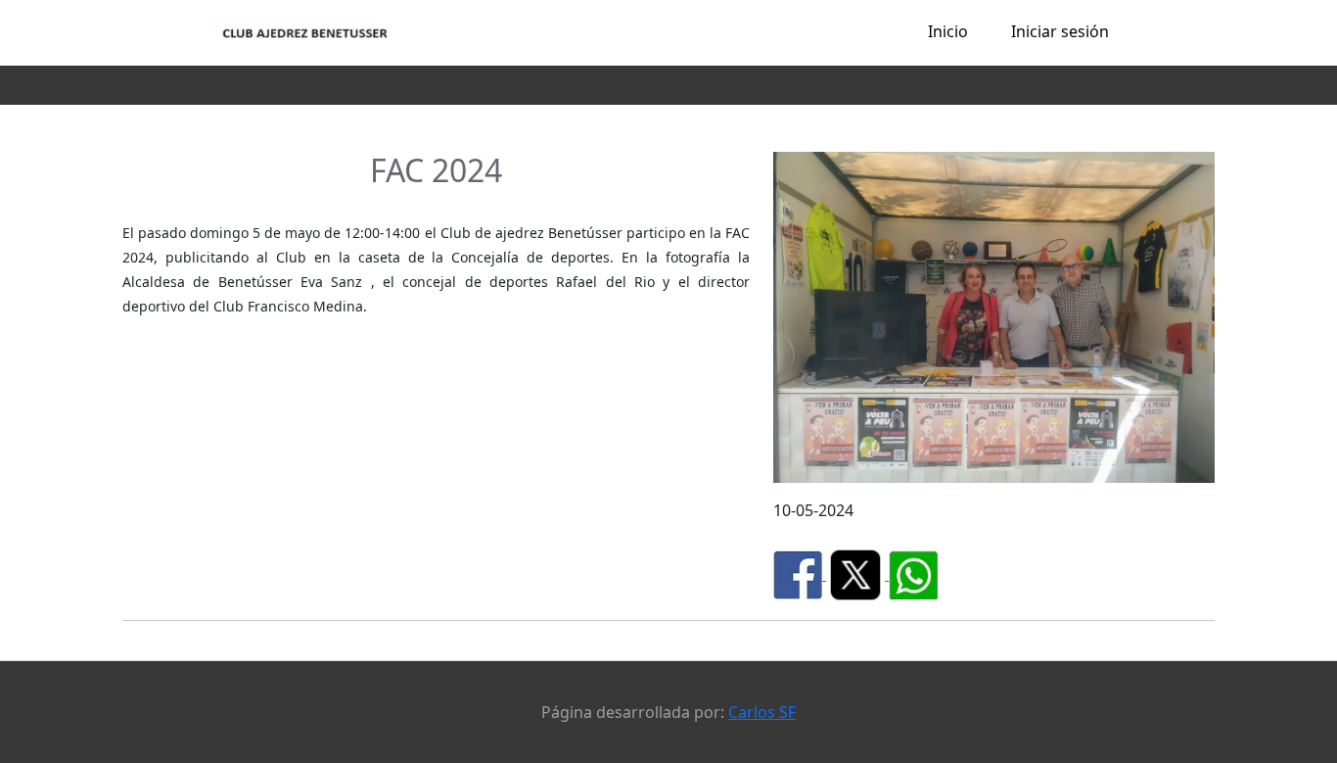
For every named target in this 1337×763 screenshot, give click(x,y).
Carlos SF (762, 712)
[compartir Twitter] (857, 574)
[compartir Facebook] (799, 574)
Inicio (948, 31)
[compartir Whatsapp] (913, 574)
